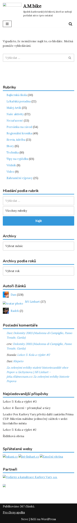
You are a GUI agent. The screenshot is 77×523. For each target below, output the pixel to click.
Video (10, 171)
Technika (13, 152)
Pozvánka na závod (19, 127)
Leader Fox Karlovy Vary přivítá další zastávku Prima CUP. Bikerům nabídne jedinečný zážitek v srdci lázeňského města (38, 419)
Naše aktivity (15, 114)
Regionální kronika (19, 133)
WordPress (48, 519)
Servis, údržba (16, 139)
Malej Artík (14, 108)
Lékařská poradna (19, 101)
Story (10, 146)
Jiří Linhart (32, 301)
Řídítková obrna (13, 436)
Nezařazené (15, 120)
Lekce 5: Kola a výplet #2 (33, 355)
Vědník (11, 165)
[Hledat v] (38, 200)
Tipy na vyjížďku (17, 159)
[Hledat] (70, 24)
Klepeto (18, 361)
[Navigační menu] (7, 24)
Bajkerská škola (17, 95)
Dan (13, 294)
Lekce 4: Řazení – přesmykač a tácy (26, 408)
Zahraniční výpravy (20, 178)
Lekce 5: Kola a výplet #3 (20, 401)
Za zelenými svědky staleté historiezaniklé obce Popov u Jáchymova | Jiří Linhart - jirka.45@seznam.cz (37, 372)
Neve (24, 519)
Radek (14, 311)
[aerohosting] (4, 486)
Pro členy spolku (14, 512)
